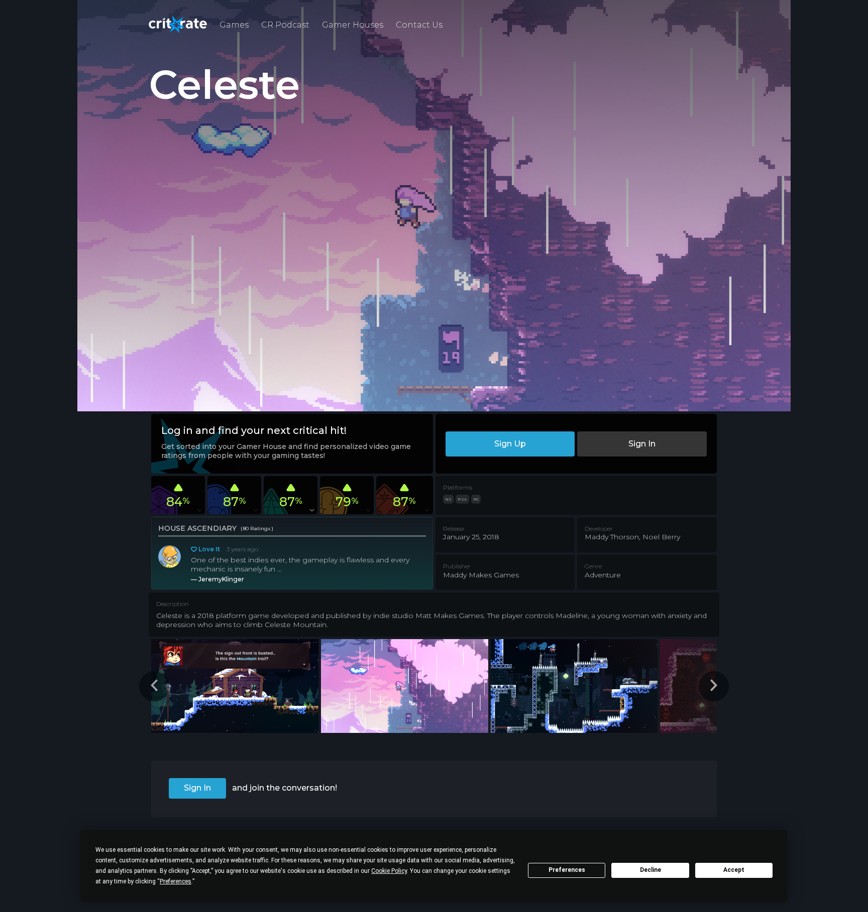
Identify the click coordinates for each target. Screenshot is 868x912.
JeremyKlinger (221, 579)
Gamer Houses (352, 25)
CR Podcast (285, 25)
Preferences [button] (175, 881)
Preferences (567, 869)
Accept (733, 869)
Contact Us (419, 25)
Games (234, 25)
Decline (650, 869)
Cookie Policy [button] (389, 870)
